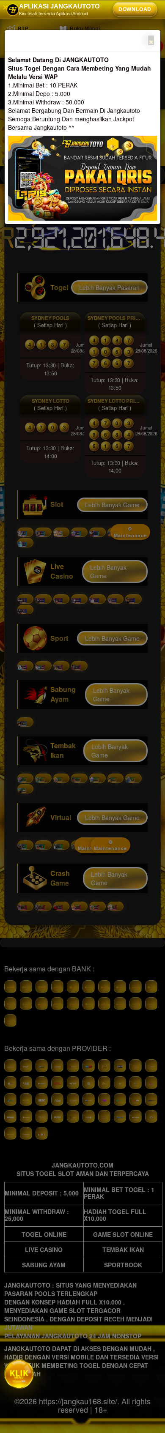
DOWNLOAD (134, 9)
